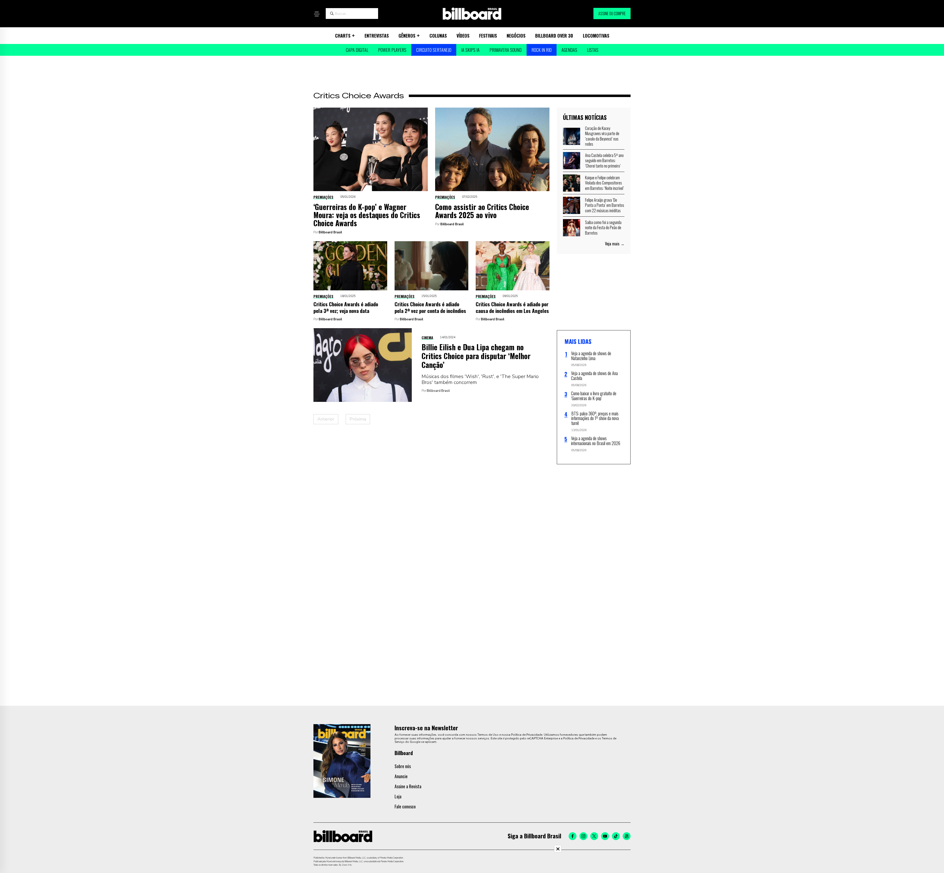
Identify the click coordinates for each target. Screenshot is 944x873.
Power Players (392, 50)
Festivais (488, 35)
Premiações (323, 197)
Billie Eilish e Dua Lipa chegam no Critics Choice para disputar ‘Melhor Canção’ (476, 355)
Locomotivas (596, 35)
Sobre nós (403, 766)
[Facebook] (572, 836)
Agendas (569, 50)
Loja (398, 796)
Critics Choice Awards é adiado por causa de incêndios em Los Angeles (512, 307)
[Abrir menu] (316, 14)
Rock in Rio (541, 50)
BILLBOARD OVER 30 (554, 35)
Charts (342, 35)
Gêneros (406, 35)
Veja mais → (614, 244)
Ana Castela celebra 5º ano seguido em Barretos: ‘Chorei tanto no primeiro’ (604, 160)
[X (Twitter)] (594, 836)
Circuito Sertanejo (433, 50)
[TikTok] (616, 836)
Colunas (438, 35)
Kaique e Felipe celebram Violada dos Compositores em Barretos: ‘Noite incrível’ (604, 183)
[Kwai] (627, 836)
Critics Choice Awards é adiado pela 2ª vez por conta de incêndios (430, 307)
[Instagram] (583, 836)
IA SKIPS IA (470, 50)
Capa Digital (357, 50)
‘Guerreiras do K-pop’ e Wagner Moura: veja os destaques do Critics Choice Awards (366, 214)
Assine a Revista (408, 786)
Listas (592, 50)
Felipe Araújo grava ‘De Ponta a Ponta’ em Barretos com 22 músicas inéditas (604, 205)
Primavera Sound (505, 50)
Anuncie (401, 776)
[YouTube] (605, 836)
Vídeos (463, 35)
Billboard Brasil (330, 232)
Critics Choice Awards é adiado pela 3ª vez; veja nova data (345, 307)
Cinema (427, 337)
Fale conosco (405, 806)
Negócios (516, 35)
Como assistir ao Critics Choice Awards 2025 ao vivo (482, 210)
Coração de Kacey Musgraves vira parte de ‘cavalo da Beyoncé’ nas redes (602, 136)
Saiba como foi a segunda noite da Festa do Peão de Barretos (603, 227)
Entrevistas (377, 35)
